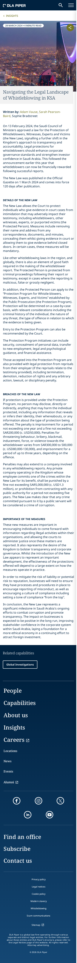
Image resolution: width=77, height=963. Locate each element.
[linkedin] (27, 814)
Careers (14, 739)
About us (16, 715)
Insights (12, 15)
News (7, 761)
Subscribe (17, 848)
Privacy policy (39, 879)
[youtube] (49, 814)
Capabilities (20, 703)
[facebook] (16, 800)
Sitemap (36, 925)
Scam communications (38, 915)
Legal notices (38, 886)
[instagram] (38, 800)
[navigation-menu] (71, 5)
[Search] (61, 5)
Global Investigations (20, 664)
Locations (10, 751)
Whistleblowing (38, 908)
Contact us (18, 860)
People (13, 690)
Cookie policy (38, 893)
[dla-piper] (14, 5)
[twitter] (60, 800)
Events (8, 771)
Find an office (22, 837)
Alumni (9, 782)
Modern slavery (38, 901)
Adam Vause (29, 112)
